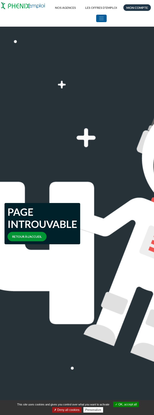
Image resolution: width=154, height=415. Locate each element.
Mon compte (137, 7)
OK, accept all (127, 404)
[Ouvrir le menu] (101, 18)
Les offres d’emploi (101, 7)
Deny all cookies (68, 409)
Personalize (93, 409)
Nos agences (65, 7)
